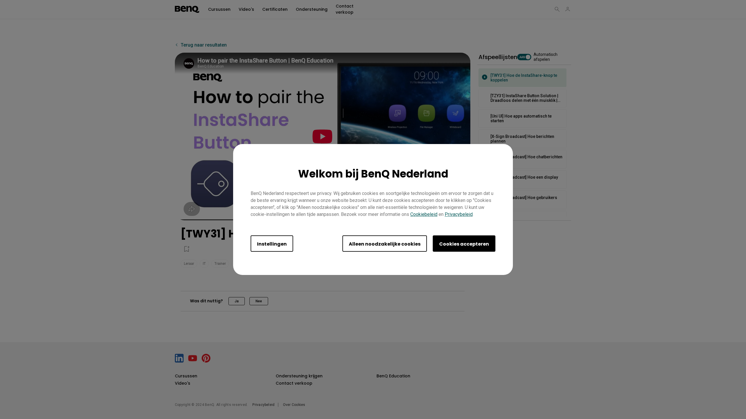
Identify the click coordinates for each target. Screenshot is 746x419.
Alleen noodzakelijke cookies (384, 244)
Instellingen (272, 244)
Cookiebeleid (423, 214)
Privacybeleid (459, 214)
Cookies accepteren (464, 244)
